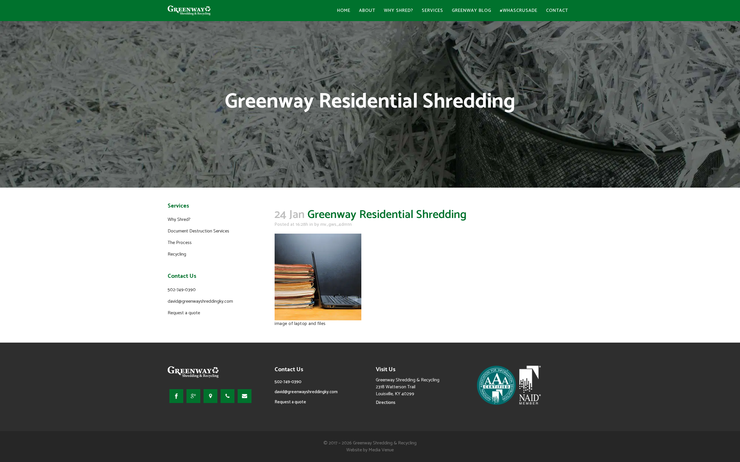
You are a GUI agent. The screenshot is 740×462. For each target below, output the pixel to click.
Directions (385, 402)
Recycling (177, 254)
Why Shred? (179, 219)
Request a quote (184, 313)
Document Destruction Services (198, 231)
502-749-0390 (182, 290)
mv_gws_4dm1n (336, 224)
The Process (180, 243)
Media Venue (381, 450)
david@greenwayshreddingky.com (200, 301)
